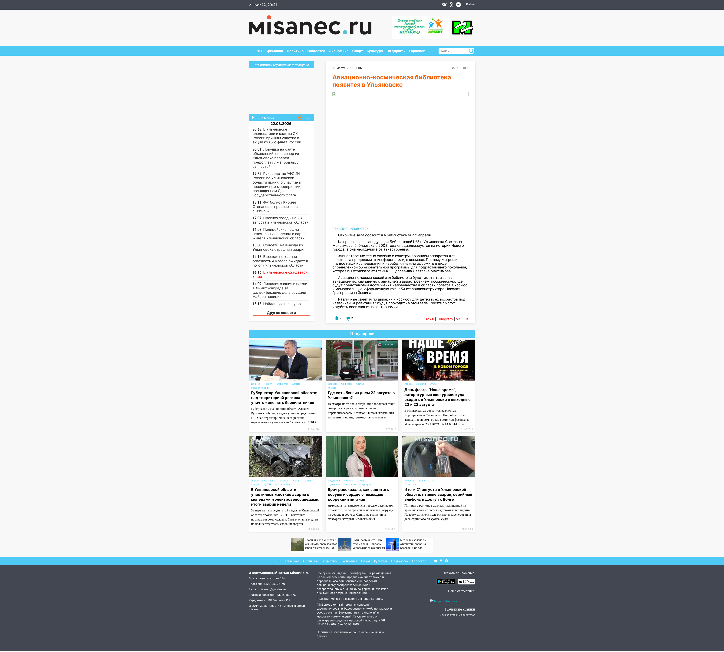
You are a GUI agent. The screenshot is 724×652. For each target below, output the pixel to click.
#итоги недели (283, 484)
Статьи (296, 383)
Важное (255, 383)
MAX (430, 319)
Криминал (274, 51)
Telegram (445, 319)
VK (458, 319)
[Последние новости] (300, 117)
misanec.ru (256, 609)
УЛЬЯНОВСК (359, 229)
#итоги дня (410, 484)
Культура (375, 51)
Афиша (408, 383)
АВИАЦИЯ (339, 229)
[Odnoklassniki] (451, 5)
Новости (268, 383)
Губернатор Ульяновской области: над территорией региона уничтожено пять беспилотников (284, 398)
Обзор (296, 480)
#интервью (349, 484)
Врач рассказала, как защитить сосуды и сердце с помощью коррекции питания (358, 494)
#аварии (255, 484)
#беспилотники (260, 387)
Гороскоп (417, 51)
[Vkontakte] (444, 5)
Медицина (334, 480)
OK (466, 319)
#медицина (365, 484)
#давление (334, 484)
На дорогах (396, 51)
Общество (316, 51)
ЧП (259, 51)
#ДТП (267, 484)
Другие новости (281, 313)
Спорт (357, 51)
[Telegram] (458, 5)
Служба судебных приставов (457, 614)
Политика (295, 51)
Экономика (338, 51)
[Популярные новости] (308, 117)
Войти (470, 4)
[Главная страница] (310, 23)
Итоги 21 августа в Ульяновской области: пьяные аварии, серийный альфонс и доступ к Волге (438, 494)
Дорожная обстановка (263, 480)
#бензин (332, 387)
